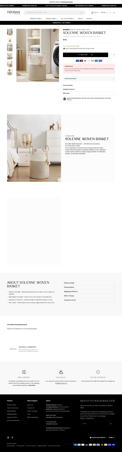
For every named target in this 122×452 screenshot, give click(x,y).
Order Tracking (32, 411)
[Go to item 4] (9, 56)
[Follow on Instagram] (8, 437)
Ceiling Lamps (51, 19)
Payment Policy (12, 417)
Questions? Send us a (61, 2)
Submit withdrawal (13, 420)
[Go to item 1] (9, 32)
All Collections (67, 19)
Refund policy (11, 446)
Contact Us (31, 408)
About (80, 19)
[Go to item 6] (9, 72)
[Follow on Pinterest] (12, 437)
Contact (89, 19)
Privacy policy (21, 446)
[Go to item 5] (9, 64)
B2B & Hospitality (32, 417)
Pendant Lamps (35, 19)
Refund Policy (11, 411)
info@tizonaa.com (61, 383)
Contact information (54, 446)
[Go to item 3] (9, 48)
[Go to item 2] (9, 40)
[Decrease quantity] (110, 55)
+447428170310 (51, 422)
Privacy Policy (11, 405)
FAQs (29, 414)
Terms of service (31, 446)
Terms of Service (12, 408)
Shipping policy (42, 446)
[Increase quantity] (114, 55)
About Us (30, 405)
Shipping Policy (12, 414)
